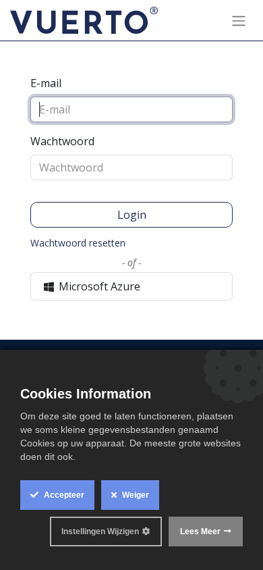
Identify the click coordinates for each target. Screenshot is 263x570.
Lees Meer (200, 531)
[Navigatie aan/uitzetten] (239, 20)
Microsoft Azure (98, 286)
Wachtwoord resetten (77, 242)
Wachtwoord (62, 141)
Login (131, 214)
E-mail (45, 83)
